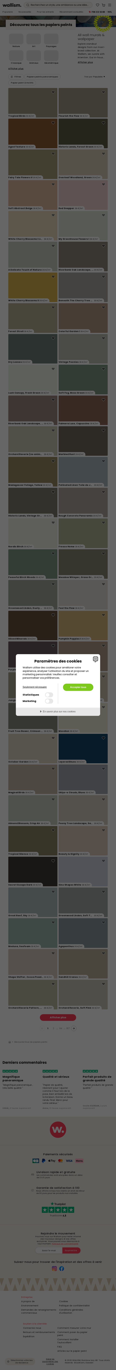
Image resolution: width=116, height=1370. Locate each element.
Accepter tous (78, 687)
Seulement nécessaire (35, 687)
